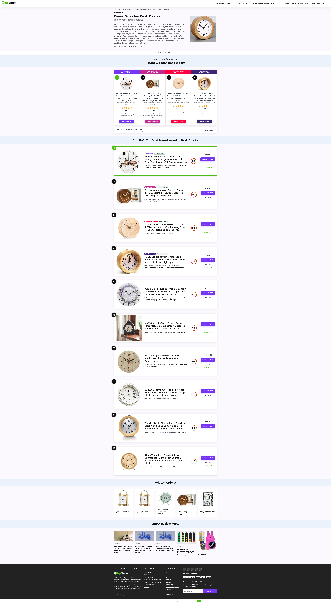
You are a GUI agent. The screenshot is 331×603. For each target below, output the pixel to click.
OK (199, 601)
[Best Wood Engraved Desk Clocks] (186, 491)
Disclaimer (169, 589)
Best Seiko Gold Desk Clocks (142, 512)
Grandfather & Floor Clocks (280, 3)
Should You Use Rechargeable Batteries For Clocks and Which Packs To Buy (185, 552)
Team (167, 575)
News (318, 3)
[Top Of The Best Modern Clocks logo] (9, 3)
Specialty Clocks (297, 3)
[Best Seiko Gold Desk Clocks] (144, 491)
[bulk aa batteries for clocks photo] (165, 536)
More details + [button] (208, 167)
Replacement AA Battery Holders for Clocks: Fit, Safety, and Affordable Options (143, 549)
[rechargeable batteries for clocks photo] (186, 537)
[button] (329, 590)
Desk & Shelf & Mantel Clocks (259, 3)
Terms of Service (171, 592)
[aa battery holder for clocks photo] (144, 536)
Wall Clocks (231, 3)
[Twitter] (192, 569)
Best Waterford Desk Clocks (207, 512)
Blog (313, 3)
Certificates (169, 594)
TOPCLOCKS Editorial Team (120, 46)
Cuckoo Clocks (242, 3)
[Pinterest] (200, 569)
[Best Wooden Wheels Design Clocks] (165, 491)
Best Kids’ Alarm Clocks (206, 555)
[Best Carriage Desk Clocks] (123, 491)
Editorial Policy (170, 584)
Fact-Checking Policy (172, 587)
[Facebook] (184, 569)
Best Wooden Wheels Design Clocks (163, 511)
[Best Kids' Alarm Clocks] (207, 540)
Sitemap (168, 582)
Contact (168, 580)
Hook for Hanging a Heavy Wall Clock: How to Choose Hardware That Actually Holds (123, 549)
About (167, 572)
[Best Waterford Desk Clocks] (207, 491)
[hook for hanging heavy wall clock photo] (123, 536)
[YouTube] (196, 569)
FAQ (323, 3)
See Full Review (127, 121)
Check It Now (207, 159)
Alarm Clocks (220, 3)
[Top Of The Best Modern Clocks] (121, 572)
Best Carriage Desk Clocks (123, 512)
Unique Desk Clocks (119, 12)
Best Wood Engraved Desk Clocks (184, 513)
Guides (307, 3)
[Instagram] (188, 569)
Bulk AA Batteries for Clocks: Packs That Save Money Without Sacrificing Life (165, 549)
